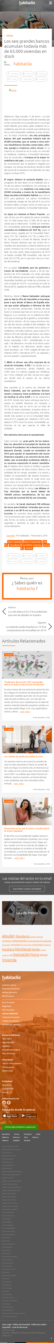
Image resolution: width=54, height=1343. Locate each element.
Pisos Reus (5, 1278)
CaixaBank (15, 545)
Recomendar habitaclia (11, 1025)
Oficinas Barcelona (8, 1244)
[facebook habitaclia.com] (9, 1102)
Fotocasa (5, 1333)
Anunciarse (6, 1085)
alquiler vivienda (36, 937)
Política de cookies (38, 1324)
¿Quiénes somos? (9, 985)
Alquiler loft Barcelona (10, 1184)
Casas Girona (6, 1219)
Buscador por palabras (11, 1050)
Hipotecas (23, 949)
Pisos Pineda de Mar (9, 1275)
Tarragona (27, 1134)
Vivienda (9, 960)
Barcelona (6, 1134)
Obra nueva (7, 1039)
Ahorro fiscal (7, 1071)
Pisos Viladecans (7, 1310)
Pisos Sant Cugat (8, 1297)
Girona (16, 1134)
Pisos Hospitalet (7, 1263)
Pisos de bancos (8, 1053)
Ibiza (26, 1137)
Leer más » (25, 711)
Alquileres (23, 936)
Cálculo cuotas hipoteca (12, 1063)
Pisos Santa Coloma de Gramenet (13, 1313)
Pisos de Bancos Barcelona (11, 1174)
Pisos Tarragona (7, 1307)
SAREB (29, 548)
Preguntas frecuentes (11, 989)
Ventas (44, 954)
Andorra (35, 1137)
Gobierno (47, 945)
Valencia (5, 1140)
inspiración (21, 954)
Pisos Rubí (5, 1291)
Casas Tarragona (7, 1225)
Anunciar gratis (8, 1010)
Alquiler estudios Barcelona (11, 1181)
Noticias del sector (9, 992)
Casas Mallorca (7, 1222)
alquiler (8, 936)
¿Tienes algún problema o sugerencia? (20, 1127)
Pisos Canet (6, 1253)
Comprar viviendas (8, 1231)
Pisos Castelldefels (8, 1228)
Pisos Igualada (7, 1266)
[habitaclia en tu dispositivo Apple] (11, 1117)
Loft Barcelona (7, 1162)
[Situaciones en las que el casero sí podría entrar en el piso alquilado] (27, 811)
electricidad (37, 945)
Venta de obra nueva (9, 1316)
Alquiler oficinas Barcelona (11, 1187)
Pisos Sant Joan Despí (9, 1301)
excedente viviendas (31, 545)
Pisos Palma (6, 1272)
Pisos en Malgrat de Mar (10, 1146)
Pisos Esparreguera (8, 1234)
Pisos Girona (6, 1237)
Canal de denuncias (20, 1327)
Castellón (16, 1140)
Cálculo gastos (8, 1067)
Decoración (27, 945)
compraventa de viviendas (39, 941)
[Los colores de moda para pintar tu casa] (27, 739)
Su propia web (8, 1089)
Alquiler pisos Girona (9, 1193)
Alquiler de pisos (8, 1178)
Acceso (5, 1092)
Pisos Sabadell (7, 1294)
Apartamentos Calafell (9, 1209)
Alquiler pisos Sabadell (10, 1206)
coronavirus (16, 944)
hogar (36, 949)
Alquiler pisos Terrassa (9, 1203)
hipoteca (8, 949)
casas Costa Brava (8, 1212)
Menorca (16, 1137)
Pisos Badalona (7, 1247)
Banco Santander (32, 542)
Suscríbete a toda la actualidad (27, 889)
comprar (6, 940)
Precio (34, 954)
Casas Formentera (8, 1215)
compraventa (19, 940)
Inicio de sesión (8, 1002)
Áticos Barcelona (8, 1159)
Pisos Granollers (7, 1260)
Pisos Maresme (7, 1168)
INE (11, 955)
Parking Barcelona (8, 1165)
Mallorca (5, 1137)
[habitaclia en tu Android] (29, 1117)
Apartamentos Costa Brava (11, 1149)
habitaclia (22, 63)
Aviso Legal (6, 1324)
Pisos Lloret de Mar (8, 1269)
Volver (9, 35)
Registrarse (6, 1006)
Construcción (6, 945)
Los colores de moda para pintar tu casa (23, 756)
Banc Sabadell (15, 542)
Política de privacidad (21, 1324)
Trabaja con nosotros (10, 1021)
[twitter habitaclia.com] (4, 1102)
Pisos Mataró (6, 1285)
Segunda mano (8, 1042)
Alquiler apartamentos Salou (12, 1171)
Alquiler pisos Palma (9, 1200)
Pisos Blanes (6, 1250)
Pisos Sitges (6, 1304)
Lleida (38, 1134)
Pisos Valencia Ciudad (9, 1256)
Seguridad (6, 1327)
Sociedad (10, 535)
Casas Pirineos (7, 1152)
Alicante (27, 1140)
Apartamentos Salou (9, 1156)
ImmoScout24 (25, 1333)
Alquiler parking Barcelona (11, 1190)
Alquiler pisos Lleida (9, 1197)
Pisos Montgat (7, 1288)
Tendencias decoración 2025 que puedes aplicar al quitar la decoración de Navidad (24, 683)
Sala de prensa (8, 996)
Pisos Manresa (7, 1282)
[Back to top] (48, 1337)
